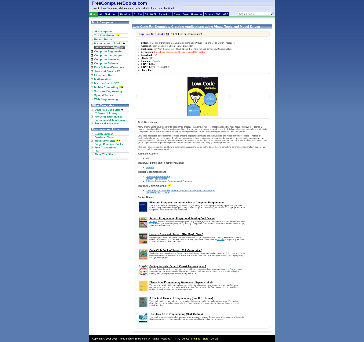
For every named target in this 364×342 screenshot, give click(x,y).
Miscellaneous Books (108, 43)
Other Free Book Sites (108, 109)
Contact (215, 338)
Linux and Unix (104, 75)
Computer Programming (158, 176)
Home (93, 14)
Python (209, 14)
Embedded (165, 14)
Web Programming (106, 99)
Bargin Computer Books (109, 144)
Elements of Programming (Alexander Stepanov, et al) (181, 282)
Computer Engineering (108, 51)
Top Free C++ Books (152, 33)
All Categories (103, 31)
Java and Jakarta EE (107, 71)
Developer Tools (104, 137)
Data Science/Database (109, 67)
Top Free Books (104, 35)
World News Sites (105, 140)
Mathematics (102, 79)
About (185, 338)
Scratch (153, 221)
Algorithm (125, 14)
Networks (196, 14)
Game (177, 14)
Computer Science (106, 63)
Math (108, 14)
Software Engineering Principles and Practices (169, 181)
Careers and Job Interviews (110, 120)
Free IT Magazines (105, 147)
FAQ (97, 151)
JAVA (186, 14)
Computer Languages (108, 55)
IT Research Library (106, 113)
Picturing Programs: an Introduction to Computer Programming (186, 202)
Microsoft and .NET (106, 83)
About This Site (104, 154)
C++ (140, 14)
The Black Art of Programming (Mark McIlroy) (176, 314)
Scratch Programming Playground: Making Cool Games (182, 218)
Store (205, 338)
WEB (225, 14)
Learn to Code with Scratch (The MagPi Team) (176, 234)
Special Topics (103, 95)
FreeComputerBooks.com (119, 3)
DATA (153, 14)
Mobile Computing (106, 87)
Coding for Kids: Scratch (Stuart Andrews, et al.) (177, 266)
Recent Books (103, 39)
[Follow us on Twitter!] (109, 47)
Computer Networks (107, 59)
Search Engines (104, 134)
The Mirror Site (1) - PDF (157, 192)
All (101, 14)
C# (146, 14)
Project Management (107, 123)
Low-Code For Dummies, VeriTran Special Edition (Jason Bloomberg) (180, 190)
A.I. (115, 14)
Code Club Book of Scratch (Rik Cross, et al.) (175, 250)
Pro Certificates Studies (108, 116)
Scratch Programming (156, 179)
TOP (218, 14)
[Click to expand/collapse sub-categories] (92, 51)
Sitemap (195, 338)
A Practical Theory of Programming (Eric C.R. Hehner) (181, 298)
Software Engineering (108, 91)
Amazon (150, 167)
